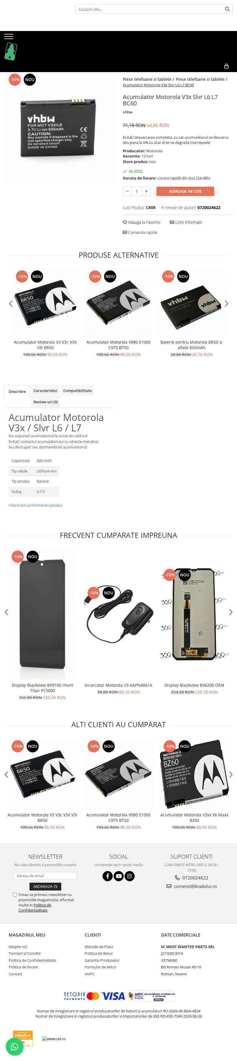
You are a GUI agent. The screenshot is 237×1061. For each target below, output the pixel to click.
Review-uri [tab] (46, 401)
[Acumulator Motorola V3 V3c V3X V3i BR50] (45, 302)
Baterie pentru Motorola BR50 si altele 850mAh (191, 344)
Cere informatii (188, 222)
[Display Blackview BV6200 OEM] (194, 614)
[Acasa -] (33, 46)
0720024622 (194, 878)
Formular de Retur (100, 967)
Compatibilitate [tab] (77, 390)
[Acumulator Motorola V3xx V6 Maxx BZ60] (194, 774)
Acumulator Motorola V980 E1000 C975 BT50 (118, 344)
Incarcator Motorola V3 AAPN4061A (118, 685)
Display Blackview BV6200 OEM (194, 685)
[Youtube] (119, 876)
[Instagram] (130, 876)
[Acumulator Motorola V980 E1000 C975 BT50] (118, 302)
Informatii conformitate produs (35, 505)
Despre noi (18, 946)
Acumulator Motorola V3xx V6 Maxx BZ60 (194, 817)
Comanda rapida (142, 232)
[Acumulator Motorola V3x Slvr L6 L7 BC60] (59, 127)
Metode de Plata (99, 946)
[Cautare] (227, 9)
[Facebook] (108, 876)
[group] (59, 127)
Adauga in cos (185, 191)
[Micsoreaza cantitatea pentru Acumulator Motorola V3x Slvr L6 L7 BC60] (127, 191)
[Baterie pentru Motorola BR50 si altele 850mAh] (191, 302)
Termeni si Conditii (24, 953)
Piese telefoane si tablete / (149, 79)
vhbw (127, 112)
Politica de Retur (99, 953)
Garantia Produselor (102, 960)
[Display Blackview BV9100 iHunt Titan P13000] (42, 614)
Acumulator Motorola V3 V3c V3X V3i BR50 (45, 344)
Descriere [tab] (17, 391)
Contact (15, 973)
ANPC (90, 973)
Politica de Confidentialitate (34, 907)
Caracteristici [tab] (46, 390)
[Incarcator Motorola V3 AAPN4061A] (118, 614)
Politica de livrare (23, 967)
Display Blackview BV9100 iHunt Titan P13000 (42, 687)
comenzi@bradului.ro (195, 886)
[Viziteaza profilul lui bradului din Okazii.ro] (23, 1039)
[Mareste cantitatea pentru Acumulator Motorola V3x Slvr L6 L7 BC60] (146, 191)
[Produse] (9, 38)
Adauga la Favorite (143, 222)
